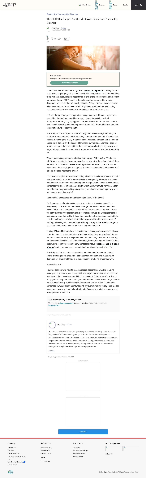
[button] (63, 28)
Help (9, 459)
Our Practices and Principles (16, 456)
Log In (125, 5)
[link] (9, 5)
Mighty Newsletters (79, 453)
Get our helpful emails (69, 83)
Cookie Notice (12, 465)
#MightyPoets (53, 305)
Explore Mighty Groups (80, 450)
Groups (115, 5)
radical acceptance (93, 90)
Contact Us (76, 448)
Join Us (138, 5)
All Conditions (45, 461)
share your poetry (66, 303)
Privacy (132, 472)
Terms (136, 472)
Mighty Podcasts (78, 456)
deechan (51, 351)
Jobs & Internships (13, 453)
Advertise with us (45, 453)
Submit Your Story (46, 448)
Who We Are (12, 448)
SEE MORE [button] (83, 432)
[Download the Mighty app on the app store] (114, 448)
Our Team (11, 450)
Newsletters (86, 5)
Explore (102, 5)
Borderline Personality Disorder (62, 14)
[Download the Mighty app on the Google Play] (132, 448)
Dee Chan (55, 28)
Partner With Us (45, 450)
